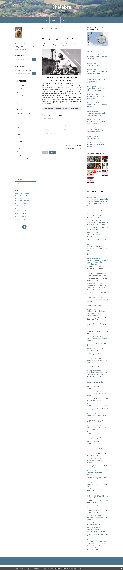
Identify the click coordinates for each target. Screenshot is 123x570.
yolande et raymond (94, 518)
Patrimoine (20, 155)
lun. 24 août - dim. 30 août (22, 193)
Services (19, 173)
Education (20, 124)
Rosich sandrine (93, 415)
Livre (18, 145)
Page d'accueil (53, 28)
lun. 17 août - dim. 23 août (22, 195)
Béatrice (90, 529)
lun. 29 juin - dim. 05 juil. (21, 213)
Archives (55, 21)
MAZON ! (77, 21)
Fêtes (19, 134)
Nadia (89, 508)
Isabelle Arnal (92, 372)
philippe (90, 311)
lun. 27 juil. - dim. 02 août (22, 203)
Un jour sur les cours (97, 225)
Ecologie (19, 120)
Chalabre (61, 7)
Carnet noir (20, 103)
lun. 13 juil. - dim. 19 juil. (21, 208)
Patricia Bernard (93, 325)
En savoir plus (81, 568)
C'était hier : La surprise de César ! (57, 39)
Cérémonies (20, 106)
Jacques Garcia (92, 382)
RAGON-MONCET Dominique (97, 223)
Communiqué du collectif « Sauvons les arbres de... (97, 262)
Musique (19, 152)
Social (19, 176)
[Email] (24, 227)
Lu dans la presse (93, 138)
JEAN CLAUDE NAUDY (95, 394)
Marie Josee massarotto (96, 234)
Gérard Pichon (92, 246)
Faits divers (20, 131)
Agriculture (20, 85)
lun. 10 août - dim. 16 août (22, 198)
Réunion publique (93, 65)
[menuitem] (44, 20)
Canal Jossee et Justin (95, 449)
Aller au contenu (6, 1)
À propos (66, 21)
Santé (19, 169)
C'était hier (20, 99)
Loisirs (19, 148)
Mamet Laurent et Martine (96, 427)
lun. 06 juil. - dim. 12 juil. (21, 211)
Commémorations (22, 110)
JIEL (88, 274)
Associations (21, 96)
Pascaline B (91, 350)
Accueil (44, 21)
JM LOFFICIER (92, 299)
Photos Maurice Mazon (24, 159)
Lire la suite (22, 50)
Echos (19, 117)
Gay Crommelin (92, 199)
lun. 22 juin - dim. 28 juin (21, 216)
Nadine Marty (92, 405)
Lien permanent (48, 108)
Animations (20, 89)
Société (19, 180)
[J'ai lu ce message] (121, 568)
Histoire (19, 138)
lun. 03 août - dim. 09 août (22, 201)
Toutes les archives (20, 219)
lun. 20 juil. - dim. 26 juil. (21, 206)
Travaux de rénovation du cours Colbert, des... (97, 248)
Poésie (19, 162)
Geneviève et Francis (94, 460)
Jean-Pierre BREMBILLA (96, 286)
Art (18, 92)
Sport (18, 183)
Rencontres (20, 166)
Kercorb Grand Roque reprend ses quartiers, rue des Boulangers (60, 31)
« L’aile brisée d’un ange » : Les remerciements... (96, 313)
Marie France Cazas (94, 339)
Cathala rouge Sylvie (94, 360)
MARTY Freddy (92, 260)
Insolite (19, 141)
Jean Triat (90, 439)
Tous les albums (103, 185)
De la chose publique (23, 113)
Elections (20, 127)
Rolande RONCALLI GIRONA (97, 496)
